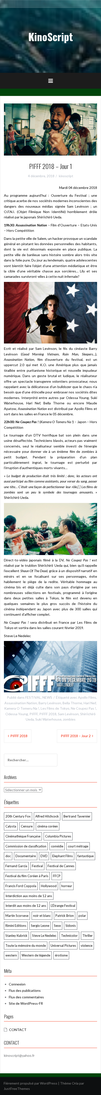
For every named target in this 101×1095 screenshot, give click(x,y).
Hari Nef (90, 703)
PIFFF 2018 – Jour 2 (76, 736)
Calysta (10, 826)
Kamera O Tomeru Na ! (21, 708)
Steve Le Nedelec (44, 935)
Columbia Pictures (58, 836)
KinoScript (50, 36)
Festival (37, 866)
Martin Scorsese (16, 916)
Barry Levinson (49, 703)
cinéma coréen (47, 826)
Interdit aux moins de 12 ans (25, 906)
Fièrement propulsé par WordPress (30, 1083)
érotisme (61, 955)
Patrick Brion (64, 916)
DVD (44, 856)
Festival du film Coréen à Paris (26, 876)
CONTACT (17, 1030)
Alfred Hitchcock (47, 816)
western (11, 955)
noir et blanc (42, 916)
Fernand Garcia (16, 866)
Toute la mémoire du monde (25, 945)
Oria (75, 1083)
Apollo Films (87, 697)
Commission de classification (25, 846)
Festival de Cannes (61, 866)
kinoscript (66, 176)
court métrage (78, 846)
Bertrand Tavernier (76, 816)
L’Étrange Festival (63, 906)
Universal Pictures (63, 945)
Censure (27, 826)
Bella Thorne (72, 703)
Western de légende (36, 955)
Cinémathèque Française (22, 836)
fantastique (85, 856)
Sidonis (70, 926)
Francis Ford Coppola (20, 886)
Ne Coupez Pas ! (83, 708)
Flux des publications (25, 990)
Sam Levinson (68, 714)
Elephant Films (62, 856)
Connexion (17, 984)
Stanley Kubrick (16, 935)
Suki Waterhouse (48, 719)
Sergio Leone (40, 926)
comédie (57, 846)
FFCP (57, 876)
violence (86, 945)
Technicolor (69, 935)
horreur (66, 886)
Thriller (87, 935)
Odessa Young (16, 714)
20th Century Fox (18, 816)
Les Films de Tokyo (55, 708)
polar (82, 916)
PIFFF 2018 (47, 714)
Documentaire (25, 856)
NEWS (47, 697)
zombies (69, 719)
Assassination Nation (20, 703)
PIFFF (33, 714)
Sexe (57, 926)
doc (8, 856)
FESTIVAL (33, 697)
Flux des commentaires (26, 997)
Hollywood (49, 886)
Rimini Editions (15, 926)
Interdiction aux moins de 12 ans (28, 896)
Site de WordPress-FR (26, 1003)
